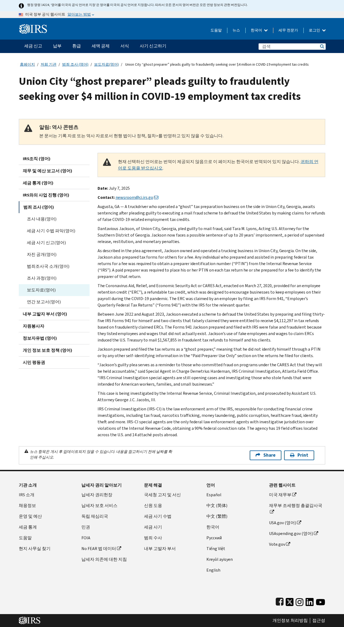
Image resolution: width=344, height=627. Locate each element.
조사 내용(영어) (41, 219)
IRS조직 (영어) (37, 158)
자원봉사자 (33, 326)
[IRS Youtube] (320, 601)
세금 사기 (153, 527)
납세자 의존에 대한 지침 (104, 559)
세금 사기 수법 (157, 516)
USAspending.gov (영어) (291, 533)
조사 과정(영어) (41, 278)
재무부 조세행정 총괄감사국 (295, 505)
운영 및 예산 (30, 516)
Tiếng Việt (215, 548)
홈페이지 (27, 64)
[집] (33, 26)
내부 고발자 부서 (160, 548)
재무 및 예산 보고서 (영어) (47, 171)
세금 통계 (28, 527)
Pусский (214, 538)
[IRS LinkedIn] (310, 601)
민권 (85, 527)
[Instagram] (299, 601)
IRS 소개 (26, 495)
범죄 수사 (153, 538)
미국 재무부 (280, 495)
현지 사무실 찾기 (35, 548)
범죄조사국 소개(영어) (48, 266)
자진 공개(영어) (41, 254)
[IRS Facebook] (280, 601)
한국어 (257, 30)
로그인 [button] (315, 30)
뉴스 (236, 30)
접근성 (318, 620)
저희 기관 (48, 64)
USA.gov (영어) (282, 523)
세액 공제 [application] (101, 46)
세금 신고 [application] (33, 46)
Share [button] (269, 455)
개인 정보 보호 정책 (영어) (47, 350)
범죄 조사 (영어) (75, 64)
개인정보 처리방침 (290, 620)
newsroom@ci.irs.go (134, 197)
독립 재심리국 (94, 516)
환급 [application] (76, 46)
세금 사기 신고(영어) (46, 242)
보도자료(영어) (106, 64)
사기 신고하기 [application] (153, 46)
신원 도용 (153, 505)
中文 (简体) (216, 505)
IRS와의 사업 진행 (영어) (46, 195)
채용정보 (27, 505)
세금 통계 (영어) (38, 183)
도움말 (216, 30)
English (213, 570)
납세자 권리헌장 (96, 495)
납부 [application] (57, 46)
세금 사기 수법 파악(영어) (51, 231)
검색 (321, 46)
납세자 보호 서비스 (99, 505)
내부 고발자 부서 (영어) (45, 314)
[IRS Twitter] (290, 601)
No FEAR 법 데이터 (98, 548)
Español (213, 495)
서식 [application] (124, 46)
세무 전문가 (288, 30)
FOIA (85, 538)
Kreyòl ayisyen (219, 559)
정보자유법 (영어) (40, 338)
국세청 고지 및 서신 (162, 495)
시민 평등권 (34, 362)
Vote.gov (277, 544)
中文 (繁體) (216, 516)
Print (303, 455)
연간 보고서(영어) (44, 302)
